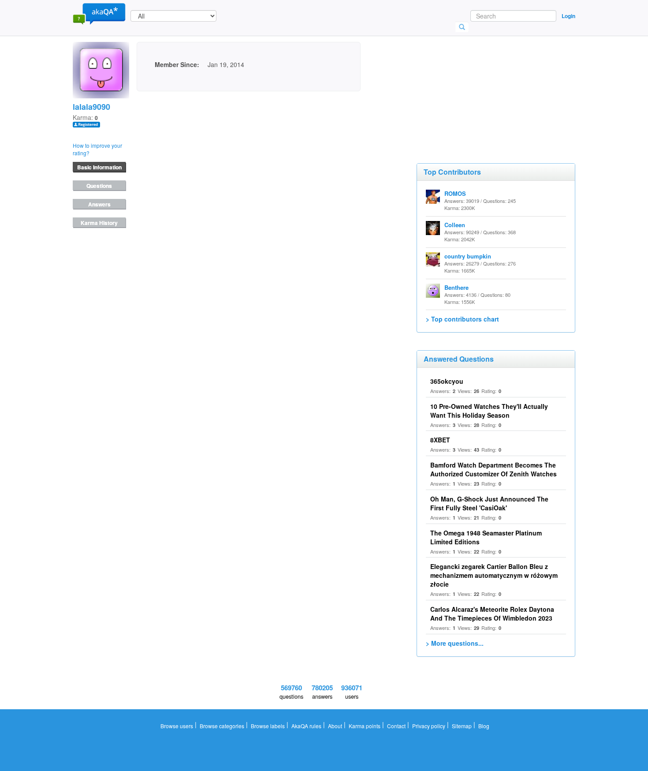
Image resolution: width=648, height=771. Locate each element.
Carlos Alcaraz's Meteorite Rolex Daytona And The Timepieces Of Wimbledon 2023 (492, 613)
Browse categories (222, 726)
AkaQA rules (306, 726)
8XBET (440, 439)
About (335, 726)
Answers (99, 204)
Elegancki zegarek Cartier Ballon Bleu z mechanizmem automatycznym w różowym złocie (494, 575)
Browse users (176, 726)
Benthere (456, 287)
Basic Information (99, 167)
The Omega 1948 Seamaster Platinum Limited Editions (486, 537)
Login (568, 16)
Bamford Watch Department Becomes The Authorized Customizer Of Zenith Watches (493, 469)
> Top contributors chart (462, 318)
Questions (99, 186)
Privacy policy (428, 726)
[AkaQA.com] (99, 13)
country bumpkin (467, 256)
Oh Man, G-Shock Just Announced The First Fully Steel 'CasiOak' (489, 503)
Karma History (99, 223)
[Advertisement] (483, 86)
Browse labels (268, 726)
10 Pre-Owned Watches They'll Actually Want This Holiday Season (489, 410)
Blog (483, 726)
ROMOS (455, 193)
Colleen (454, 225)
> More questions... (455, 643)
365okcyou (446, 381)
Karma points (364, 726)
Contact (396, 726)
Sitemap (462, 726)
